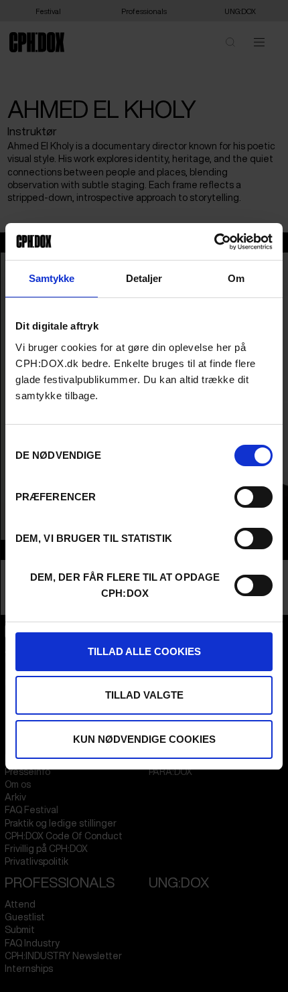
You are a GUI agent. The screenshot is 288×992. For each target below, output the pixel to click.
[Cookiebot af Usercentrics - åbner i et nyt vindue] (214, 242)
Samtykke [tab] (52, 278)
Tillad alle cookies (144, 651)
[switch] (253, 497)
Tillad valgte (144, 695)
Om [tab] (236, 278)
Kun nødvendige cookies (144, 739)
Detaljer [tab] (144, 278)
